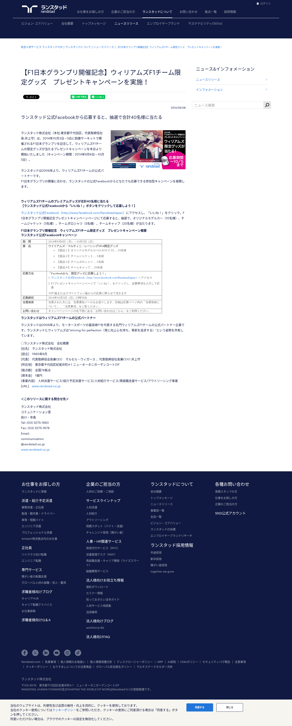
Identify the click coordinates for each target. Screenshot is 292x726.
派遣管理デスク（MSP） (101, 554)
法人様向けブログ (100, 621)
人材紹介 (91, 513)
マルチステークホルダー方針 (155, 666)
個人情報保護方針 (101, 661)
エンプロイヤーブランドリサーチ (171, 535)
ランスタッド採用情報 (171, 545)
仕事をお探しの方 (226, 498)
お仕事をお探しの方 (90, 11)
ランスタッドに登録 (34, 491)
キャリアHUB (30, 598)
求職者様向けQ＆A (36, 620)
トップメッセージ (94, 23)
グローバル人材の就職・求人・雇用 (44, 582)
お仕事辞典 (28, 611)
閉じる (229, 707)
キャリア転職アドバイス (37, 604)
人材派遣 (91, 507)
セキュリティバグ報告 (216, 661)
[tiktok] (78, 653)
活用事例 (91, 612)
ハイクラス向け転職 (34, 554)
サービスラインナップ (103, 500)
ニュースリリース (126, 23)
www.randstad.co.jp (46, 386)
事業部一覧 (157, 510)
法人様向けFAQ (98, 637)
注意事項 (240, 661)
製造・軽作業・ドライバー (38, 513)
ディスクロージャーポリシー (135, 661)
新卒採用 (156, 559)
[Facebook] (24, 653)
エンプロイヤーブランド (163, 23)
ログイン (265, 3)
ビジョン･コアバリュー (37, 23)
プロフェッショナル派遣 (37, 532)
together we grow (162, 571)
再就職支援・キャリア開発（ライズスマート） (112, 563)
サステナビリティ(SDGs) (205, 23)
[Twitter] (35, 653)
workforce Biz (95, 627)
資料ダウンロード (97, 587)
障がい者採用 (158, 565)
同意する (199, 707)
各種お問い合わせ (232, 484)
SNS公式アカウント (230, 513)
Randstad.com (30, 661)
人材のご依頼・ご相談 (100, 491)
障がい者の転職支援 (34, 576)
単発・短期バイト (33, 519)
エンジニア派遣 (31, 526)
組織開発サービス (97, 571)
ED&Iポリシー (189, 661)
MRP (160, 661)
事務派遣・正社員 (33, 507)
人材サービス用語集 (98, 605)
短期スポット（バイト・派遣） (105, 526)
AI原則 (172, 661)
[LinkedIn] (46, 653)
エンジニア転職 (31, 560)
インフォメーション (209, 89)
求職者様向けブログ (37, 592)
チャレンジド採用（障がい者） (105, 532)
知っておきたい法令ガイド (102, 599)
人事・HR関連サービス (104, 541)
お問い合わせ (189, 11)
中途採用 (156, 552)
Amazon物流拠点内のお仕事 (39, 538)
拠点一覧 (211, 11)
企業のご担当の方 (123, 11)
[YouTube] (56, 653)
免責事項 (50, 661)
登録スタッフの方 (226, 491)
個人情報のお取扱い (73, 661)
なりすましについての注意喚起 (72, 666)
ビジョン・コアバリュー (165, 523)
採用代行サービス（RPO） (103, 548)
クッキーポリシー (37, 666)
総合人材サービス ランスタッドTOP (42, 46)
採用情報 (230, 11)
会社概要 (67, 23)
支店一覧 (156, 516)
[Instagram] (67, 653)
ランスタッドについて (157, 11)
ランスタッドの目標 (162, 529)
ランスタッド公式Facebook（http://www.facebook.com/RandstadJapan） (73, 213)
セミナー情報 (94, 593)
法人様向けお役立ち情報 (105, 580)
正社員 (27, 548)
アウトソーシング (97, 519)
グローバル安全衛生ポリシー (114, 666)
